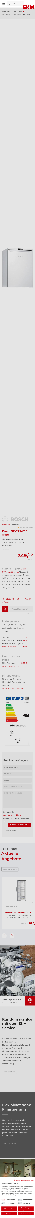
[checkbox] (3, 1200)
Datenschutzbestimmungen (24, 1180)
